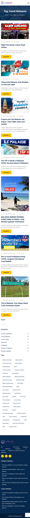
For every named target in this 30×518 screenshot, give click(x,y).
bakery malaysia (19, 360)
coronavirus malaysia (19, 370)
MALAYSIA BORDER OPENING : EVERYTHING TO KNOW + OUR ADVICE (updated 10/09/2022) (13, 219)
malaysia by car (6, 403)
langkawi (14, 396)
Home (6, 15)
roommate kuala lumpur (8, 413)
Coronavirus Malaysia (9, 214)
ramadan (14, 410)
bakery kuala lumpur (7, 360)
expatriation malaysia (7, 380)
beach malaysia (18, 363)
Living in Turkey (5, 339)
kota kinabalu (18, 393)
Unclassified (6, 42)
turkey (25, 420)
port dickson (5, 410)
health (17, 386)
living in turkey (17, 400)
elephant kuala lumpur (19, 376)
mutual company (17, 406)
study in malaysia (13, 416)
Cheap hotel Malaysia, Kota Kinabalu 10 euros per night (14, 83)
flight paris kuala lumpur (8, 383)
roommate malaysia (21, 413)
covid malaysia (15, 373)
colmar (15, 366)
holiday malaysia (16, 390)
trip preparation (16, 420)
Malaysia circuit (16, 403)
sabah (4, 416)
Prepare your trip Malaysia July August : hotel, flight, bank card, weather (13, 121)
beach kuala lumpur (7, 363)
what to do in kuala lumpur (18, 423)
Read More (6, 57)
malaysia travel (6, 406)
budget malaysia (6, 366)
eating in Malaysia (7, 376)
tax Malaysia (23, 416)
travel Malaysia (6, 420)
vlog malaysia (6, 423)
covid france (5, 373)
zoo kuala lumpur (12, 426)
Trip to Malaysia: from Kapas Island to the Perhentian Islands (14, 304)
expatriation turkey (20, 380)
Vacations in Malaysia (9, 116)
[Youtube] (6, 456)
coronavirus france (7, 370)
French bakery (20, 383)
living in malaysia (6, 400)
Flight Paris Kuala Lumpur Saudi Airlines (13, 46)
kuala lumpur (5, 396)
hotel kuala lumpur (7, 393)
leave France (23, 396)
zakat (4, 426)
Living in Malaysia (5, 336)
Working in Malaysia (6, 351)
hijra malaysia (6, 390)
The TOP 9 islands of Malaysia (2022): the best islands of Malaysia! (14, 162)
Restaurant (4, 342)
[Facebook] (2, 456)
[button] (28, 3)
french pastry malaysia (8, 386)
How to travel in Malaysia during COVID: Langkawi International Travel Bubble (13, 259)
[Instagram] (10, 456)
